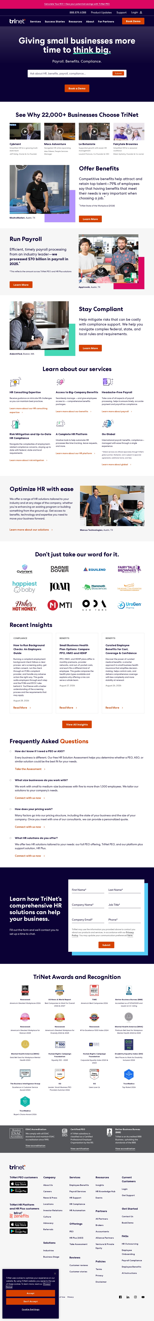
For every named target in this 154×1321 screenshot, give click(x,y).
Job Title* (114, 904)
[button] (106, 945)
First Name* (79, 890)
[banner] (77, 4)
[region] (30, 1294)
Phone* (113, 919)
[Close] (55, 1273)
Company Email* (82, 919)
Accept (30, 1293)
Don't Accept (31, 1301)
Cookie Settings (31, 1309)
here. (130, 935)
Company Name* (83, 904)
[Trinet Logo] (18, 21)
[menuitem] (78, 12)
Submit (118, 73)
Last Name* (115, 890)
